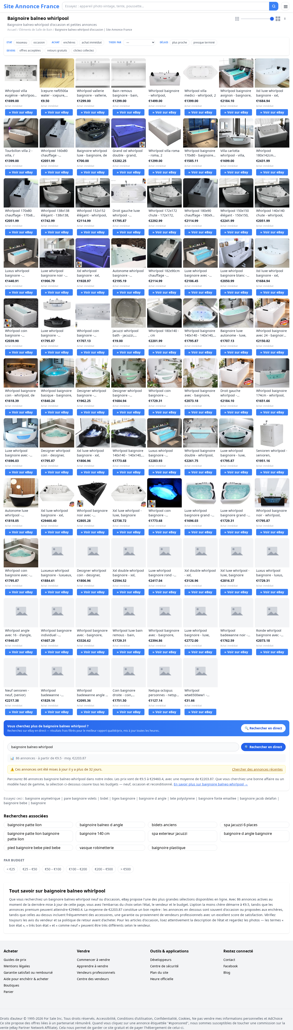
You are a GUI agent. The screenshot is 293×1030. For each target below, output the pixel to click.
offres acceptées (30, 50)
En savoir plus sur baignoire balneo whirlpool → (211, 784)
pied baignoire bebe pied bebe (34, 847)
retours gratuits (57, 50)
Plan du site (159, 972)
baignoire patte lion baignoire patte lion (33, 836)
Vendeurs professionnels (96, 972)
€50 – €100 (53, 869)
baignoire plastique (168, 847)
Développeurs (160, 959)
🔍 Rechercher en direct (263, 747)
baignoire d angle (152, 798)
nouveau (21, 42)
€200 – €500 (104, 869)
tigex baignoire (123, 798)
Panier (9, 992)
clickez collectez (83, 50)
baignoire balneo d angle (101, 824)
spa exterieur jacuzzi (169, 833)
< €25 (11, 869)
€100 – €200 (78, 869)
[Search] (273, 6)
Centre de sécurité (164, 966)
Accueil (11, 30)
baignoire (38, 803)
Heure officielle (161, 979)
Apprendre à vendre (92, 966)
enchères (69, 42)
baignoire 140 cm (95, 833)
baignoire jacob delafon (258, 798)
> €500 (126, 869)
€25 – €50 (30, 869)
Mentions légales (17, 966)
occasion (39, 42)
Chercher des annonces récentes (257, 769)
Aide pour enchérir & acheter (26, 979)
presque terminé (204, 42)
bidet (104, 798)
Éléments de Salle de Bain (35, 30)
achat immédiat (92, 42)
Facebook (230, 966)
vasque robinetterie (97, 847)
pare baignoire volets (80, 798)
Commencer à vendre (93, 959)
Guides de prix (15, 959)
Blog (226, 972)
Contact (229, 959)
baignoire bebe (15, 803)
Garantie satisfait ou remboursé (28, 972)
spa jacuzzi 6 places (241, 824)
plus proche (179, 42)
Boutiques (11, 985)
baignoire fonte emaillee (217, 798)
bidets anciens (164, 824)
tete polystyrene (182, 798)
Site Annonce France (31, 6)
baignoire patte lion (25, 824)
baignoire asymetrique (42, 798)
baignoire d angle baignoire (248, 833)
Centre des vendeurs (93, 979)
